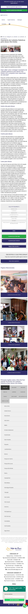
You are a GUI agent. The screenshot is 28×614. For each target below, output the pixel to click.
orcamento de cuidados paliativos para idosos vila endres (4, 38)
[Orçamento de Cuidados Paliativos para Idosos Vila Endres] (4, 49)
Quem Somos (11, 20)
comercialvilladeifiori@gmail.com (14, 569)
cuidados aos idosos (22, 36)
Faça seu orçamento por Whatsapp (14, 10)
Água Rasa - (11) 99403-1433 (14, 555)
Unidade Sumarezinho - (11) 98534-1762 (14, 563)
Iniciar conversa (14, 600)
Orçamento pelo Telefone (14, 240)
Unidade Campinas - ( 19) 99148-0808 (14, 580)
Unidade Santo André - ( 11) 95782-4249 (14, 576)
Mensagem (14, 220)
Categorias (8, 36)
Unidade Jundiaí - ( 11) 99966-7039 (14, 578)
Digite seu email (14, 212)
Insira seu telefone (8, 594)
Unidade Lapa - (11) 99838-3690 (14, 565)
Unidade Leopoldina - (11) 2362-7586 (14, 567)
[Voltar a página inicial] (14, 15)
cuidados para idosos (15, 36)
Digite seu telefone (14, 216)
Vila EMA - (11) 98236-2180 (14, 559)
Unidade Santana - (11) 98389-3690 (14, 561)
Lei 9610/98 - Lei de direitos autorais (15, 542)
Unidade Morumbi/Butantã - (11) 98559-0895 (14, 557)
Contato (4, 24)
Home (3, 20)
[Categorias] (9, 24)
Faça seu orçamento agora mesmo (14, 6)
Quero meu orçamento (14, 261)
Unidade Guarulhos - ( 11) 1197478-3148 (14, 575)
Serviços (19, 20)
